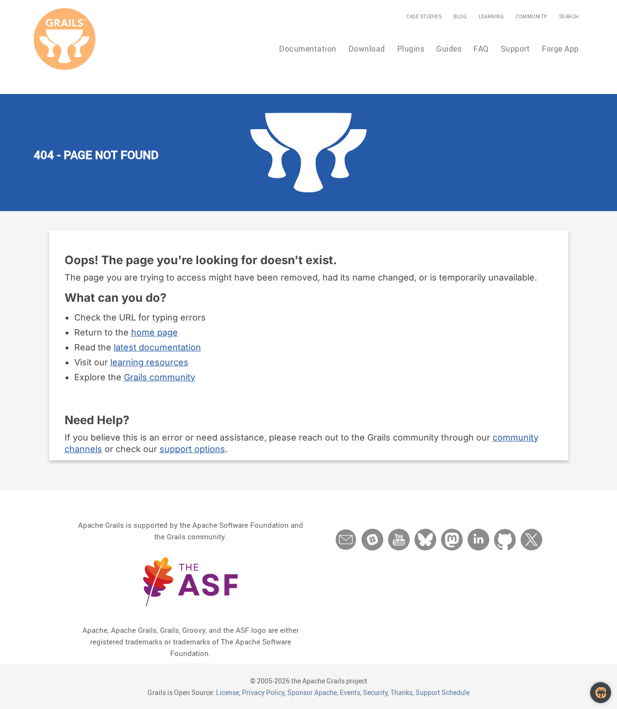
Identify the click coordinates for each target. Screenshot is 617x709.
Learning (491, 16)
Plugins (411, 48)
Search (569, 16)
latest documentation (157, 347)
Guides (448, 48)
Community (531, 16)
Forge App (560, 48)
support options (192, 449)
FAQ (481, 48)
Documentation (307, 48)
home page (154, 332)
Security (375, 692)
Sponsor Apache (312, 692)
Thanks (401, 692)
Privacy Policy (263, 692)
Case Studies (424, 16)
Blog (460, 16)
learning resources (149, 362)
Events (350, 692)
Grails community (159, 377)
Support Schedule (442, 692)
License (227, 692)
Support (515, 48)
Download (367, 48)
